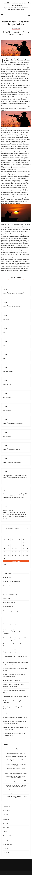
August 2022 (6, 811)
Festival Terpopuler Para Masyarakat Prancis (14, 691)
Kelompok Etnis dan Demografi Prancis (16, 773)
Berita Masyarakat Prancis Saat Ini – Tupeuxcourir (16, 4)
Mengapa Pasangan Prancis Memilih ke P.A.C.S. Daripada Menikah (14, 722)
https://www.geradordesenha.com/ (13, 423)
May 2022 (6, 823)
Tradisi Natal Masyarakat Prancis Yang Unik (16, 697)
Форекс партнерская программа (12, 611)
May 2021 (5, 831)
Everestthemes (15, 873)
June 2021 (6, 827)
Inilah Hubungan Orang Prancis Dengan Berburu (16, 33)
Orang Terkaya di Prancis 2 (16, 793)
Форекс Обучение (8, 607)
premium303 (7, 397)
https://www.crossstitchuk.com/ (12, 306)
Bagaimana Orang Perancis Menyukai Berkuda (16, 749)
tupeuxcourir (16, 28)
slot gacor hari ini (8, 371)
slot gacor (23, 143)
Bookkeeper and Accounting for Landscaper (12, 702)
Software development (10, 594)
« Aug (4, 564)
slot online (6, 319)
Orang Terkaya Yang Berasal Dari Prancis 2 (15, 713)
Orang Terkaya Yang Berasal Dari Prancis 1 (15, 717)
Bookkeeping (7, 577)
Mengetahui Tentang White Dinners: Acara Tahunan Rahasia (15, 728)
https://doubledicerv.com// (11, 512)
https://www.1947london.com (12, 462)
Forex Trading (7, 586)
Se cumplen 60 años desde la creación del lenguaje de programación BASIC (15, 663)
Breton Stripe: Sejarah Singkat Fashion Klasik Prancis (14, 708)
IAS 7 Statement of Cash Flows (12, 680)
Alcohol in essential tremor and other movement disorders (14, 675)
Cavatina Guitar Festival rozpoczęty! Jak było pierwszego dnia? (15, 639)
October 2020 (7, 848)
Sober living (6, 590)
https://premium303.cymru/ (11, 449)
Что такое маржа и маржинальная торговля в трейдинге (16, 625)
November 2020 (8, 844)
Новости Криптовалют (9, 602)
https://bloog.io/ (21, 494)
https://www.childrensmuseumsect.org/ (15, 477)
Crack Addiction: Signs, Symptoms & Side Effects (15, 669)
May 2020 (6, 852)
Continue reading (16, 277)
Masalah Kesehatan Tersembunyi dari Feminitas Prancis (14, 734)
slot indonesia (7, 384)
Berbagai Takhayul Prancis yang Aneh (16, 756)
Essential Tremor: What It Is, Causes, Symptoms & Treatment (13, 685)
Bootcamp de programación (11, 582)
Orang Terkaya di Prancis (16, 789)
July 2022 (5, 815)
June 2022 (6, 819)
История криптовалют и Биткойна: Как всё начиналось (15, 657)
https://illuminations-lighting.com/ (13, 293)
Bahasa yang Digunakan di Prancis (16, 753)
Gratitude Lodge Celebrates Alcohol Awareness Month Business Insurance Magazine (14, 632)
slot (4, 332)
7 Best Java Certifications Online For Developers (14, 645)
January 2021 (7, 840)
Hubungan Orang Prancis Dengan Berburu (16, 769)
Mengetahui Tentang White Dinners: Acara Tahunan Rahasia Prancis (16, 786)
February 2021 (7, 836)
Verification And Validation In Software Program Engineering (14, 651)
